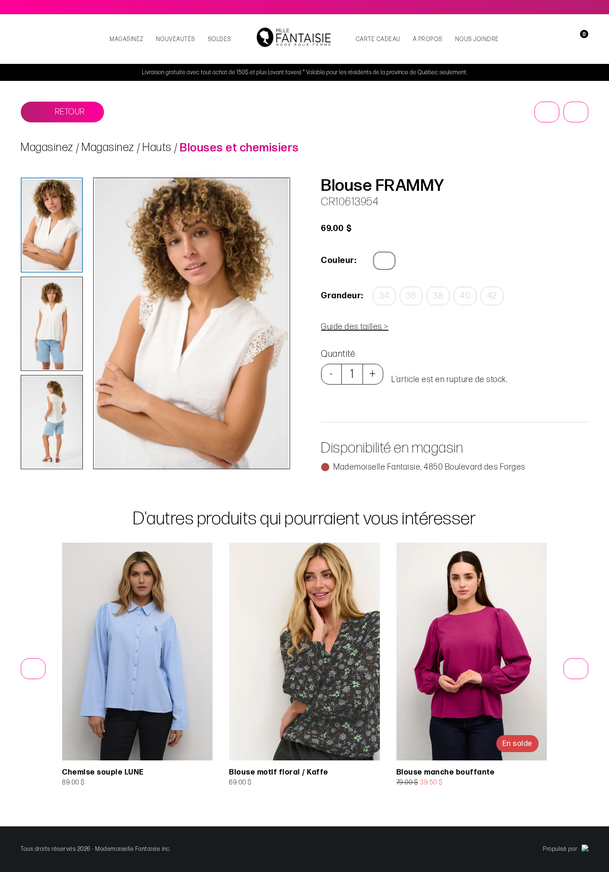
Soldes (220, 39)
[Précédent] (546, 112)
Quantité (338, 354)
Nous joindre (477, 39)
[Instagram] (585, 7)
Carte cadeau (378, 39)
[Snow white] (384, 260)
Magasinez (127, 39)
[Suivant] (575, 112)
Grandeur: (341, 296)
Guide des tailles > (355, 327)
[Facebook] (573, 7)
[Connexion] (569, 39)
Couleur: (339, 260)
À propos (428, 39)
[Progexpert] (585, 849)
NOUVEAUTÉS (176, 39)
